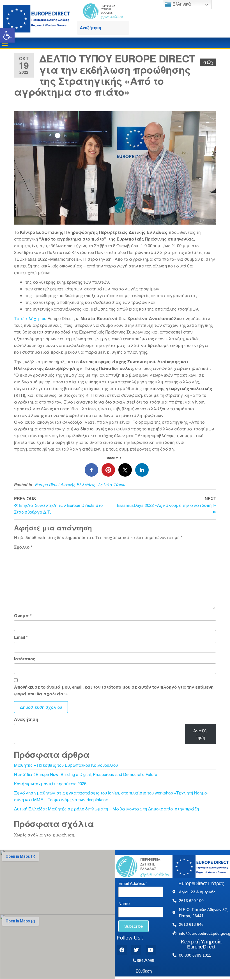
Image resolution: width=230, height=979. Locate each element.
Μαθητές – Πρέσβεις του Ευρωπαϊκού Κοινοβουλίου (66, 765)
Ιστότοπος (24, 659)
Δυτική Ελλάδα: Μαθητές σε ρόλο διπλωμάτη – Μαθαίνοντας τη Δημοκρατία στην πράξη (106, 809)
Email (21, 637)
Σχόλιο (23, 547)
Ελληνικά (181, 4)
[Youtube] (151, 950)
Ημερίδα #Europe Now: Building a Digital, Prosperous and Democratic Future (85, 774)
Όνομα (23, 615)
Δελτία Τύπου (111, 484)
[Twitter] (136, 950)
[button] (7, 35)
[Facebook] (122, 950)
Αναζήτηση (26, 719)
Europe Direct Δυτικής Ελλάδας (65, 484)
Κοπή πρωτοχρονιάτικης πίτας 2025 (50, 783)
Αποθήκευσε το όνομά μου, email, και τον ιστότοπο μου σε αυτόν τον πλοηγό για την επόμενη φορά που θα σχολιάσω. (113, 690)
